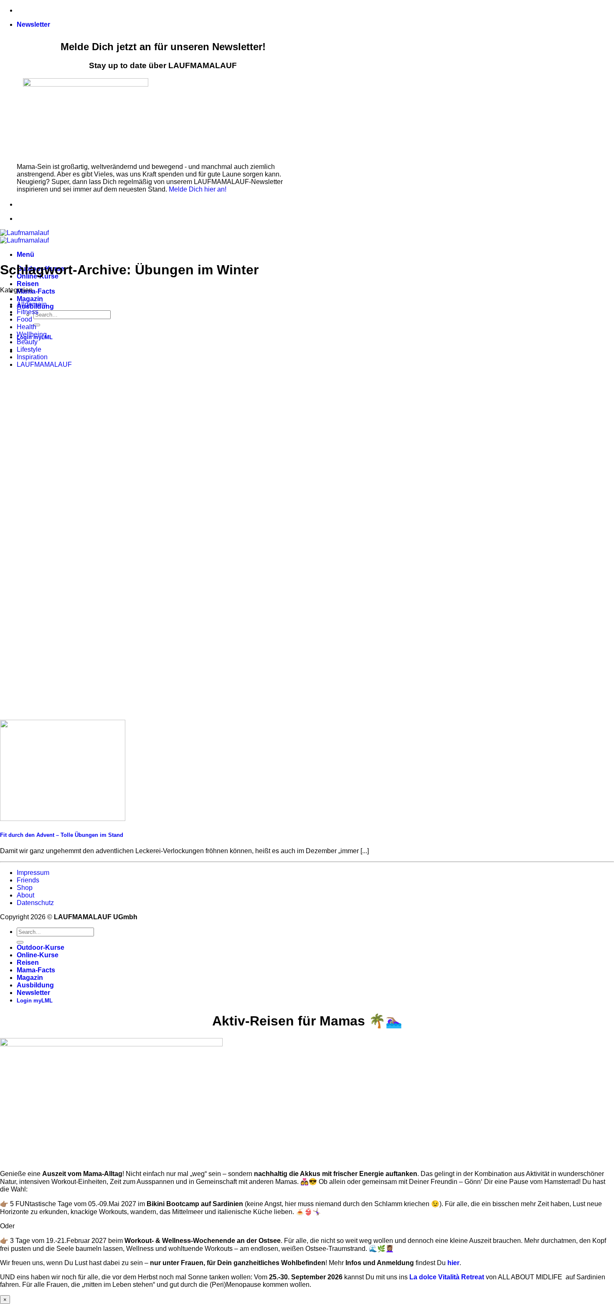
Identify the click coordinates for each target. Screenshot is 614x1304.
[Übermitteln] (36, 325)
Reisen (28, 283)
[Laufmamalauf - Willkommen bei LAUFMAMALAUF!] (24, 236)
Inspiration (32, 357)
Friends (28, 880)
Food (24, 319)
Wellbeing (32, 334)
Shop (25, 887)
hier (453, 1262)
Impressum (33, 872)
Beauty (27, 341)
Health (26, 326)
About (25, 895)
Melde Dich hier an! (197, 189)
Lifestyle (29, 349)
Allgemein (32, 304)
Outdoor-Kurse (40, 947)
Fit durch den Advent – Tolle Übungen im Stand (61, 835)
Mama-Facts (36, 291)
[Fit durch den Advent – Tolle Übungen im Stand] (62, 818)
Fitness (27, 311)
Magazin (30, 298)
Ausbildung (35, 985)
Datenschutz (35, 902)
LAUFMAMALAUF (44, 364)
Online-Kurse (37, 955)
